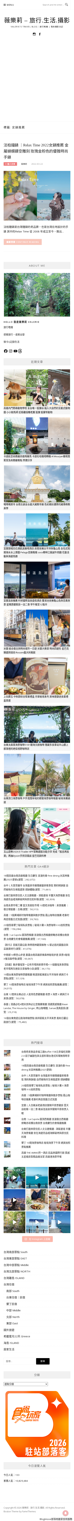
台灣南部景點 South (15, 1252)
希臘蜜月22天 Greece (17, 1336)
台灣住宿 (9, 1284)
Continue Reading (27, 242)
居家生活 (9, 1349)
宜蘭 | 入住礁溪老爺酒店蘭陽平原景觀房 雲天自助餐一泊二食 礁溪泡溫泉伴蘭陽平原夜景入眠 (45, 1109)
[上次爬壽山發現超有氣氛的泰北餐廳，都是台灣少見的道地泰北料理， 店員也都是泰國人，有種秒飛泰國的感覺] (59, 1200)
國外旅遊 (9, 1330)
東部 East (12, 1323)
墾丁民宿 (11, 1304)
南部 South (12, 1291)
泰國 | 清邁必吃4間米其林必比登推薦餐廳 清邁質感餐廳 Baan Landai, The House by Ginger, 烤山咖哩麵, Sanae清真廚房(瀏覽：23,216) (36, 1008)
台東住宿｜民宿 (15, 1297)
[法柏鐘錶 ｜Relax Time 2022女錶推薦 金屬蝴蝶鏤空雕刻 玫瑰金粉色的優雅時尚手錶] (37, 195)
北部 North (13, 1317)
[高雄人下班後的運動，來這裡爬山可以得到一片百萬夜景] (59, 1177)
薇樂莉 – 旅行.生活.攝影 (37, 20)
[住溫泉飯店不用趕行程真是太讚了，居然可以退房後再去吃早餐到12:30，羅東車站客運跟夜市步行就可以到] (14, 1200)
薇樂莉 (24, 164)
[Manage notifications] (65, 1513)
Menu (10, 4)
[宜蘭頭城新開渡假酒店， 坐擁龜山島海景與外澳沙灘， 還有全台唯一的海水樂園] (37, 1177)
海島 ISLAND (11, 1343)
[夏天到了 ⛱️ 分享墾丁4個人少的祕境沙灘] (59, 1222)
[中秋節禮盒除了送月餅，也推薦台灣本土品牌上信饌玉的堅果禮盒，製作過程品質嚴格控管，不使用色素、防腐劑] (37, 1200)
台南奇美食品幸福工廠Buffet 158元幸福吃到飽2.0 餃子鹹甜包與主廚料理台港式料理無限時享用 (45, 1055)
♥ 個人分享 (10, 164)
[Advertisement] (37, 83)
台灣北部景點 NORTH (17, 1271)
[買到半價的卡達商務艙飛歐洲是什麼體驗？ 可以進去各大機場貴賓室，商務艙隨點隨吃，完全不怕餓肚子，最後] (14, 1177)
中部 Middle (13, 1310)
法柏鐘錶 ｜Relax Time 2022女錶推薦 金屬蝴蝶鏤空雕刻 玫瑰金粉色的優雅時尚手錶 (36, 151)
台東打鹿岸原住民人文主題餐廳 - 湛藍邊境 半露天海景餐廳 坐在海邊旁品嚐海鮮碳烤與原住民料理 (45, 1132)
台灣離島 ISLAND (14, 1278)
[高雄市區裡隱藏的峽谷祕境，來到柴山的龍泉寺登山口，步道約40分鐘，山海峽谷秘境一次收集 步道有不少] (14, 1222)
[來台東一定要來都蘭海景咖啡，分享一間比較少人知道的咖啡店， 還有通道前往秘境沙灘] (37, 1222)
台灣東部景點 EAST (15, 1258)
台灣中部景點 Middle (16, 1265)
